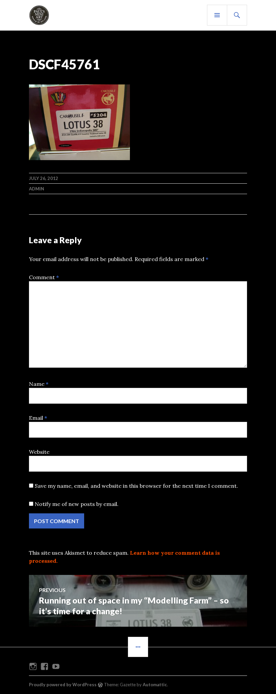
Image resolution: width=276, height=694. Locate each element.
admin (36, 188)
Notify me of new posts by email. (76, 504)
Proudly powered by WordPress (63, 684)
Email (38, 417)
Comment (44, 277)
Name (38, 383)
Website (39, 451)
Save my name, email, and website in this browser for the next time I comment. (136, 485)
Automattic (155, 684)
